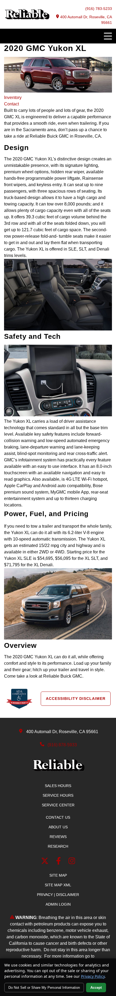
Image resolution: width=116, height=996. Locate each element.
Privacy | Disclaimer (58, 894)
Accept (96, 988)
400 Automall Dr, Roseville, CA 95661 (86, 20)
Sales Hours (58, 786)
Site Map (58, 875)
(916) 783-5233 (98, 8)
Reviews (58, 837)
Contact (11, 104)
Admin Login (58, 904)
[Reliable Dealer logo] (27, 18)
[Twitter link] (46, 862)
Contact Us (58, 817)
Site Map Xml (58, 885)
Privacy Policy (93, 976)
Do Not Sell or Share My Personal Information (44, 988)
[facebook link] (59, 862)
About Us (58, 827)
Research (58, 846)
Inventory (13, 97)
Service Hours (58, 795)
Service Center (58, 805)
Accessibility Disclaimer (75, 698)
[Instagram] (72, 862)
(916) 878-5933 (62, 745)
